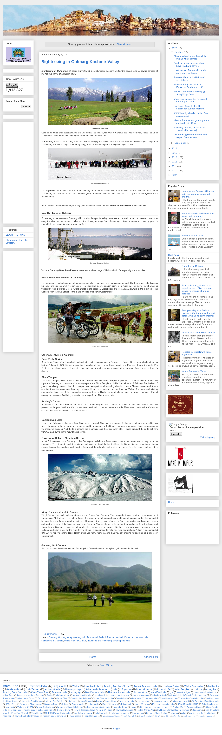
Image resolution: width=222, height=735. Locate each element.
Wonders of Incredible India (69, 707)
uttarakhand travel (181, 701)
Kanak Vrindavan (110, 704)
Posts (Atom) (106, 665)
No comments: (51, 634)
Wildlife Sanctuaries (193, 686)
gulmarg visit (79, 637)
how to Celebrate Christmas (27, 716)
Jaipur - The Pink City (54, 701)
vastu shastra (75, 716)
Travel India (36, 713)
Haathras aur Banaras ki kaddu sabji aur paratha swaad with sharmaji (198, 194)
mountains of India (139, 637)
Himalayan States (171, 686)
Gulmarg (53, 637)
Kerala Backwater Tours (194, 371)
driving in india (196, 713)
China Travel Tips (39, 692)
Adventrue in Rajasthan (97, 689)
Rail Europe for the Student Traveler (173, 710)
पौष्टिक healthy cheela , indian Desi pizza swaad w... (191, 114)
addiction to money (83, 713)
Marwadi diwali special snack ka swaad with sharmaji (190, 57)
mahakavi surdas (161, 701)
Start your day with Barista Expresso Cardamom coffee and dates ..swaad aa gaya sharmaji (198, 313)
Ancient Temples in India (145, 686)
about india (136, 698)
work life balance (92, 716)
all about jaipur (62, 695)
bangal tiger (110, 701)
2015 (175, 153)
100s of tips (11, 704)
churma (174, 713)
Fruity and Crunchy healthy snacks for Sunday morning (189, 107)
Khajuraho (72, 701)
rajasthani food (159, 695)
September (181, 143)
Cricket (65, 704)
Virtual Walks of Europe (112, 716)
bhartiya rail (100, 695)
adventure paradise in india (97, 707)
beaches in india (127, 701)
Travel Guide (122, 698)
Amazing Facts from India (15, 692)
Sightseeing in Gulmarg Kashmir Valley (80, 61)
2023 (175, 148)
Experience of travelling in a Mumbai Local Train (32, 710)
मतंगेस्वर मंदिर (176, 716)
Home (92, 657)
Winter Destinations (45, 707)
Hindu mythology (73, 689)
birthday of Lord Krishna (157, 713)
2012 (175, 161)
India (115, 689)
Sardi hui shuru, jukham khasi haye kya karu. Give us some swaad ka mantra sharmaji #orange (197, 289)
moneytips (211, 689)
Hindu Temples (32, 689)
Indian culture (140, 692)
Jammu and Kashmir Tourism (100, 637)
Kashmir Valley (123, 637)
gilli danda (211, 713)
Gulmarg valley (65, 637)
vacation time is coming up (54, 716)
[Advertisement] (79, 199)
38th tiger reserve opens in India (154, 707)
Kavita (49, 695)
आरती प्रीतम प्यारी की (130, 716)
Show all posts (124, 44)
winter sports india (121, 640)
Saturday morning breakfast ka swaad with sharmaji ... (190, 128)
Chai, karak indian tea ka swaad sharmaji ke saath (190, 100)
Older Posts (151, 657)
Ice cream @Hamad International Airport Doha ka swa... (191, 136)
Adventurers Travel (25, 698)
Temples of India (59, 692)
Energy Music (78, 704)
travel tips (92, 640)
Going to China (63, 710)
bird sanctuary (144, 701)
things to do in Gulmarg (75, 640)
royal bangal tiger (169, 698)
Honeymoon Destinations (205, 692)
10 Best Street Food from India (205, 701)
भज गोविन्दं (166, 716)
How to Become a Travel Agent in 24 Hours (93, 710)
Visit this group (207, 437)
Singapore (197, 710)
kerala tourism (13, 689)
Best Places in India (94, 692)
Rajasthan (126, 689)
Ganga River (62, 698)
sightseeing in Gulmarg (52, 640)
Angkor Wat (178, 707)
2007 (175, 175)
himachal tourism (144, 689)
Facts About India (45, 698)
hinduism (198, 689)
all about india (102, 713)
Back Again (174, 255)
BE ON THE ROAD (15, 234)
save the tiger (183, 692)
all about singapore (120, 713)
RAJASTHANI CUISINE (187, 704)
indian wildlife (163, 689)
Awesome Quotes (195, 707)
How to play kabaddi (125, 710)
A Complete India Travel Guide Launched (187, 695)
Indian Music (93, 704)
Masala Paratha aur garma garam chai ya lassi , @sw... (191, 121)
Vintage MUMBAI (25, 707)
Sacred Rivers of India (103, 698)
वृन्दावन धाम (209, 716)
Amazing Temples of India (116, 686)
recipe (134, 707)
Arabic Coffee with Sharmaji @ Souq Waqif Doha (189, 93)
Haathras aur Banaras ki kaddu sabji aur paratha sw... (190, 71)
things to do (59, 686)
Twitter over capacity (192, 235)
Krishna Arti (126, 704)
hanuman (7, 716)
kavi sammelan (151, 698)
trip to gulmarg (105, 640)
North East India (158, 692)
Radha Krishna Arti (145, 710)
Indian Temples (182, 689)
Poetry (99, 701)
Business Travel (51, 704)
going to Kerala (120, 707)
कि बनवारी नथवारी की (145, 716)
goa (171, 692)
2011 (174, 166)
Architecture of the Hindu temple (198, 332)
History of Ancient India (119, 692)
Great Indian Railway (192, 266)
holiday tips (213, 686)
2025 (175, 48)
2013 (175, 157)
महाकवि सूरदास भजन (189, 716)
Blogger (116, 728)
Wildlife (75, 686)
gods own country (141, 695)
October (179, 52)
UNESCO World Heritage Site (58, 713)
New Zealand (87, 701)
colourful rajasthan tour (119, 695)
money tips (76, 692)
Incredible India (91, 686)
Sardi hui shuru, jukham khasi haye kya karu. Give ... (189, 64)
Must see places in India (163, 704)
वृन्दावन (200, 716)
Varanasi (10, 707)
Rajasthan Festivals (210, 704)
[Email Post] (62, 634)
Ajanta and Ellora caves (30, 704)
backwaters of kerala (82, 695)
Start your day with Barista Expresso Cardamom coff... (189, 86)
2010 (175, 170)
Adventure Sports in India (192, 698)
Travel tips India (37, 686)
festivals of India (52, 689)
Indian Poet (8, 695)
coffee (184, 713)
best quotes (137, 713)
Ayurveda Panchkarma (32, 701)
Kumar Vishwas (142, 704)
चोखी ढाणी (157, 716)
